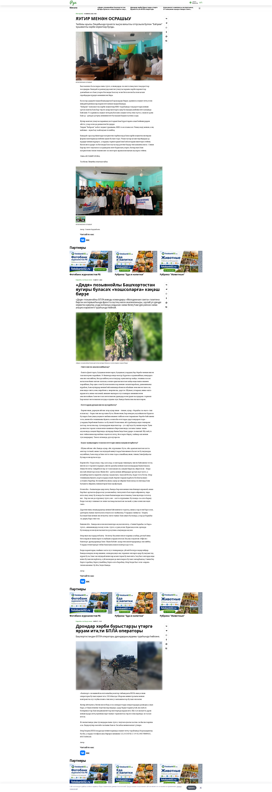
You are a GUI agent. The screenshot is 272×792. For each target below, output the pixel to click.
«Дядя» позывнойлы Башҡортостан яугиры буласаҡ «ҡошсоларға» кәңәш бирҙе (112, 8)
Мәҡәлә (73, 8)
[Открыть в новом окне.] (85, 240)
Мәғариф (79, 14)
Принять (191, 788)
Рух (73, 2)
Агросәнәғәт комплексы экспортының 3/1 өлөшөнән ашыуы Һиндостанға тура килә (178, 8)
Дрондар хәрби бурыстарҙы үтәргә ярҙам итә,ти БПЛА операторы (143, 8)
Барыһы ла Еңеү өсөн (84, 280)
